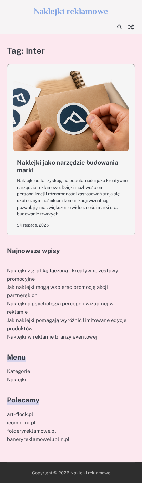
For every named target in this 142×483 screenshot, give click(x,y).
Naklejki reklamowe (71, 11)
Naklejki (16, 379)
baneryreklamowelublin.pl (38, 439)
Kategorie (18, 371)
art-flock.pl (20, 414)
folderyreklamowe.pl (31, 431)
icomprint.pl (21, 422)
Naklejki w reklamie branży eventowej (52, 337)
